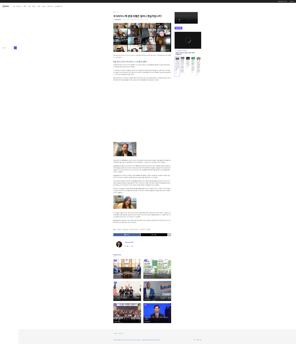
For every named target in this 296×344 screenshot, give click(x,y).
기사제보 (115, 333)
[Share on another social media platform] (169, 234)
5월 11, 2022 (126, 19)
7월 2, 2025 (147, 299)
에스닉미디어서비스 (134, 229)
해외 (135, 19)
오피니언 (49, 6)
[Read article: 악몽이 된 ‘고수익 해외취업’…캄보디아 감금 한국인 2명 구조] (157, 269)
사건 (145, 260)
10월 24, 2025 (118, 277)
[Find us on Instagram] (195, 340)
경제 (25, 6)
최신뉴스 (18, 6)
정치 (118, 12)
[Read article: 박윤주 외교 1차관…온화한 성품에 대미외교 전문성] (157, 313)
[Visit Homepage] (6, 6)
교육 (38, 6)
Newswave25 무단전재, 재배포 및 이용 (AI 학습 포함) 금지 (129, 339)
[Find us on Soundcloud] (200, 340)
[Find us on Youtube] (198, 340)
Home (114, 12)
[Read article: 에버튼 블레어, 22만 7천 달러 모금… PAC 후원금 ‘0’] (157, 291)
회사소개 (121, 333)
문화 (34, 6)
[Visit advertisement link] (9, 17)
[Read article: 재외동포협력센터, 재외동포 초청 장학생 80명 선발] (127, 313)
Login (292, 1)
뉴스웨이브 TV (58, 6)
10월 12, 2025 (148, 277)
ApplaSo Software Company (154, 339)
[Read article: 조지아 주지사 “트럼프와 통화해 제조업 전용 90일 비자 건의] (127, 269)
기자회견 (119, 229)
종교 (43, 6)
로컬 (145, 282)
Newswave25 (118, 19)
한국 (115, 304)
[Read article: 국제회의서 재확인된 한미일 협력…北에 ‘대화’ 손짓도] (127, 291)
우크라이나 (142, 229)
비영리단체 (125, 229)
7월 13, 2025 (117, 299)
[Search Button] (15, 47)
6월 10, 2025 (147, 321)
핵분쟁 (148, 229)
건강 (30, 6)
